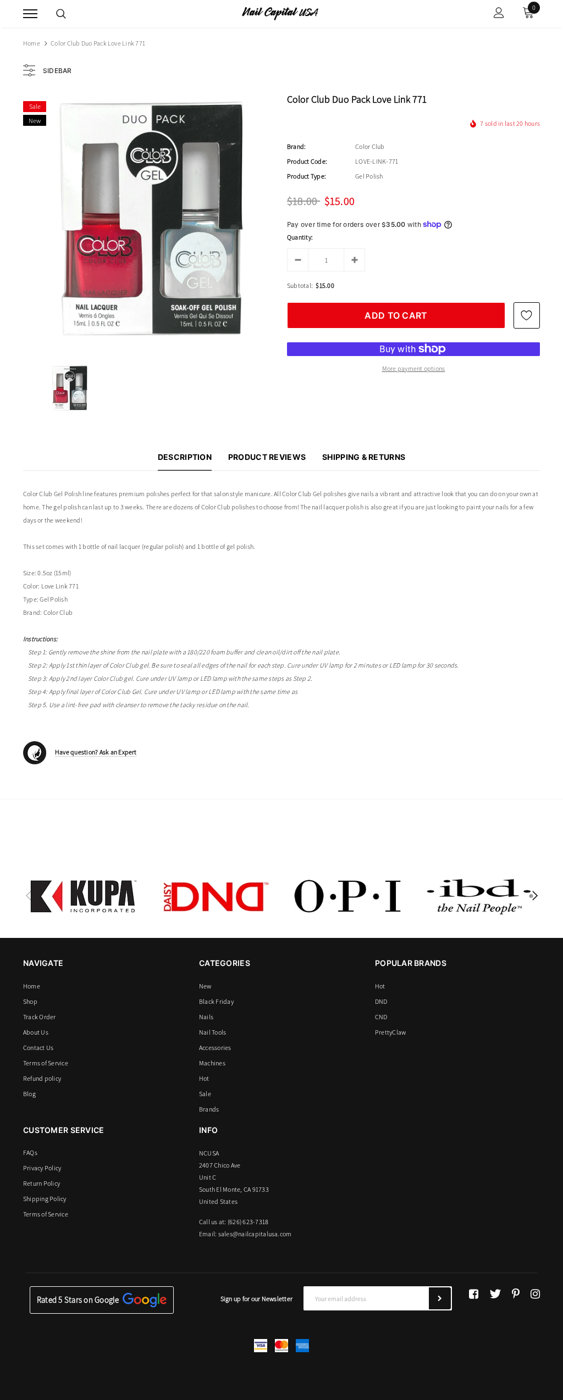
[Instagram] (535, 1294)
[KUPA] (83, 896)
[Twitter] (495, 1294)
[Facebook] (473, 1294)
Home (31, 43)
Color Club (369, 146)
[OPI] (347, 896)
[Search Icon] (61, 14)
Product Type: (306, 176)
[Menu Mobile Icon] (30, 14)
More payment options (413, 368)
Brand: (296, 146)
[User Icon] (499, 14)
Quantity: (300, 237)
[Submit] (440, 1298)
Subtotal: (300, 285)
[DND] (215, 896)
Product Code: (307, 161)
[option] (149, 221)
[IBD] (479, 896)
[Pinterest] (516, 1294)
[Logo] (280, 12)
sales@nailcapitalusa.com (255, 1234)
